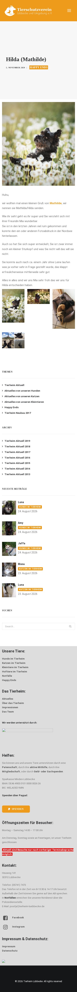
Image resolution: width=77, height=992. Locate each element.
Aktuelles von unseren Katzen (21, 396)
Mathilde (56, 203)
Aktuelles (7, 698)
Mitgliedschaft (11, 771)
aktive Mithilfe (38, 767)
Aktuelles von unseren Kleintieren (24, 402)
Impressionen (10, 707)
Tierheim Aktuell (14, 385)
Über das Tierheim (13, 703)
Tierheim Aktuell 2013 (17, 474)
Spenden (18, 809)
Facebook (18, 917)
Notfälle (7, 675)
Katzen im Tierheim (30, 569)
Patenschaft (9, 767)
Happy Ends (38, 67)
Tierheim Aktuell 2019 (17, 441)
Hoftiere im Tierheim (14, 671)
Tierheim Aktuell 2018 (17, 446)
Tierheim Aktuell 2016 (17, 457)
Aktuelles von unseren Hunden (22, 390)
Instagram (18, 926)
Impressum (8, 946)
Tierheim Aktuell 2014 (17, 468)
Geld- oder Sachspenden (48, 771)
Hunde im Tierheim (30, 507)
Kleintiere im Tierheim (15, 667)
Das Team (8, 711)
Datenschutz (10, 950)
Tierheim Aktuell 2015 (17, 463)
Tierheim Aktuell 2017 (17, 452)
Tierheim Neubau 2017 (17, 413)
